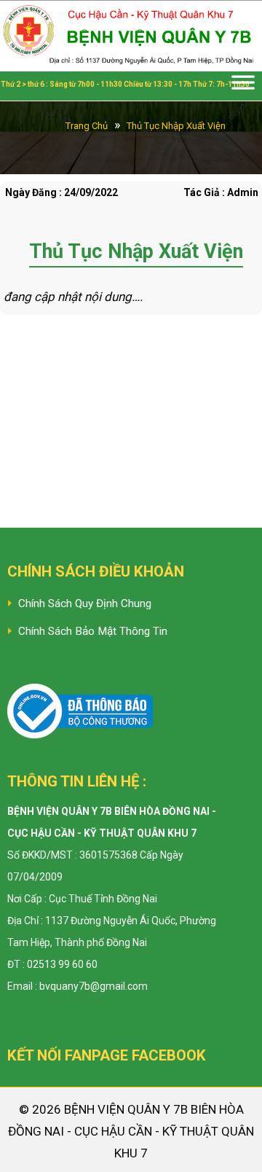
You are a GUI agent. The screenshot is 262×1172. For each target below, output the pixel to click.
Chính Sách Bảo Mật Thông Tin (92, 631)
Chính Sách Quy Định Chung (84, 603)
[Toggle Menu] (243, 86)
